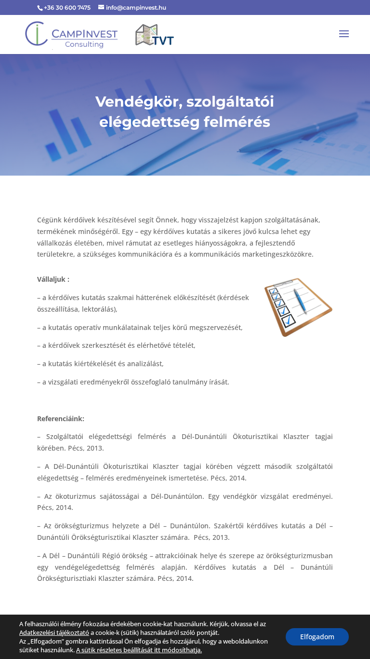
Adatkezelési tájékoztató (54, 632)
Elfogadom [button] (317, 636)
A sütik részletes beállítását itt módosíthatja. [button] (139, 649)
